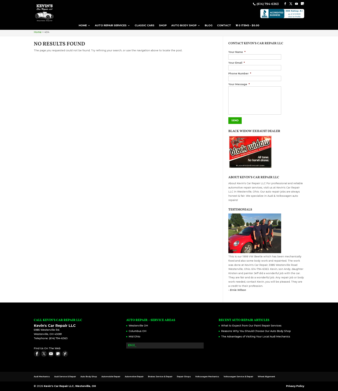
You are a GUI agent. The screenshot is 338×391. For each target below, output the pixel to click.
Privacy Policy (295, 386)
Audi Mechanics (42, 376)
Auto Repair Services (111, 25)
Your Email (236, 62)
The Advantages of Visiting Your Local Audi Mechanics (255, 336)
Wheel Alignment (266, 376)
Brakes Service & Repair (160, 376)
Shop (163, 25)
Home (83, 25)
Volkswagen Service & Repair (238, 376)
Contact (224, 25)
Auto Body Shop (184, 25)
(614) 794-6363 (267, 4)
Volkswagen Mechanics (207, 376)
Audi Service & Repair (65, 376)
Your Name (236, 52)
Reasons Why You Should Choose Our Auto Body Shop (256, 331)
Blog (208, 25)
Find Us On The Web (47, 348)
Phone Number (239, 73)
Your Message (239, 84)
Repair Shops (184, 376)
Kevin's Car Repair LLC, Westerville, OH (70, 386)
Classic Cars (144, 25)
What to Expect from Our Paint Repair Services (251, 325)
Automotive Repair (134, 376)
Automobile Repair (110, 376)
